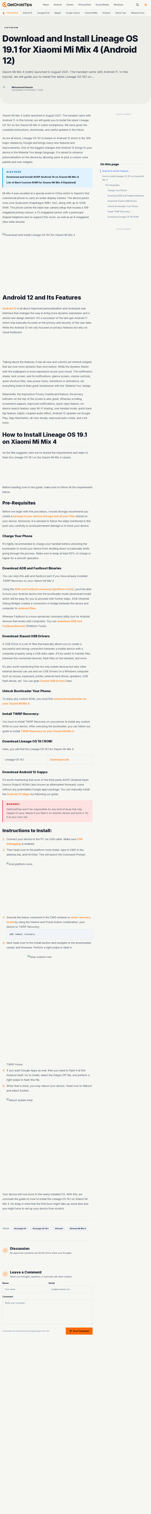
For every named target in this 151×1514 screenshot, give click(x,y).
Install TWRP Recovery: (119, 211)
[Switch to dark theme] (146, 5)
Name (5, 1283)
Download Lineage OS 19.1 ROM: (123, 217)
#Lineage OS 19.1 (40, 1228)
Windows (118, 4)
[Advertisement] (123, 135)
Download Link (59, 759)
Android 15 (27, 13)
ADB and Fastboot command (33, 589)
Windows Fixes (137, 13)
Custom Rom (11, 27)
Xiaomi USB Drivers (53, 680)
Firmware (106, 13)
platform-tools (63, 589)
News (46, 4)
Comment (7, 1296)
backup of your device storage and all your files (44, 516)
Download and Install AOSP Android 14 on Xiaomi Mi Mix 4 (42, 176)
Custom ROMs (91, 13)
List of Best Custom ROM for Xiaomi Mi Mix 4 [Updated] (41, 182)
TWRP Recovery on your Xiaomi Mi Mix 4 (47, 731)
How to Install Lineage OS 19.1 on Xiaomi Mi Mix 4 (123, 178)
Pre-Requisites (112, 185)
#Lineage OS (20, 1228)
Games (70, 4)
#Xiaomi (59, 1228)
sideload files (27, 608)
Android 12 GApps (18, 794)
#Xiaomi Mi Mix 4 (78, 1228)
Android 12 (9, 308)
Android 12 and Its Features (115, 171)
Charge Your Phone (117, 190)
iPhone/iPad (84, 4)
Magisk (58, 13)
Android (58, 4)
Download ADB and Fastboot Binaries (126, 195)
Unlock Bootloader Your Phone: (123, 206)
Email (52, 1283)
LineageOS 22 (43, 13)
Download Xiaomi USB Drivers (122, 201)
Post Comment (81, 1331)
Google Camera (73, 13)
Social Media (102, 4)
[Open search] (137, 5)
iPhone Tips (121, 13)
